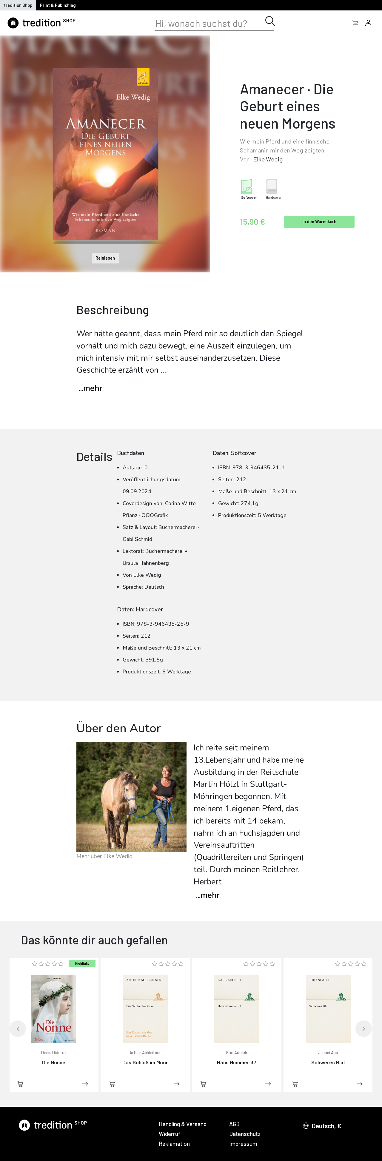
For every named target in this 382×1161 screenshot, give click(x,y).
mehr (208, 895)
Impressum (243, 1143)
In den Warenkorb (319, 221)
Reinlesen (105, 257)
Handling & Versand (183, 1123)
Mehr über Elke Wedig (104, 856)
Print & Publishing (58, 5)
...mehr (90, 388)
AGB (234, 1123)
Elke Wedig (268, 159)
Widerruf (170, 1133)
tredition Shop (18, 5)
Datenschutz (245, 1133)
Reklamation (174, 1143)
